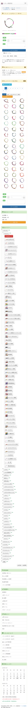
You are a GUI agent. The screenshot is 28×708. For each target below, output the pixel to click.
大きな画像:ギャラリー (7, 96)
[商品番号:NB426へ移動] (6, 123)
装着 (19, 94)
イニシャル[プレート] (9, 530)
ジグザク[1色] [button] (11, 304)
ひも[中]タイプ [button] (9, 236)
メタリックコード (8, 486)
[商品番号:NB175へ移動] (14, 174)
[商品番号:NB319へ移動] (22, 152)
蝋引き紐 (6, 481)
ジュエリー (6, 524)
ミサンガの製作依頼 (6, 648)
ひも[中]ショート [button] (12, 253)
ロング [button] (9, 257)
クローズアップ (13, 94)
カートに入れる (14, 50)
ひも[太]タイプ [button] (11, 268)
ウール (5, 509)
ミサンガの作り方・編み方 (8, 636)
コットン (18, 8)
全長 (8, 94)
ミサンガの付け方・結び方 (8, 639)
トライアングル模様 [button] (12, 365)
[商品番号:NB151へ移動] (6, 117)
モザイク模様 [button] (11, 376)
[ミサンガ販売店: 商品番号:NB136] (14, 23)
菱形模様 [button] (10, 390)
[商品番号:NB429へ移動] (14, 129)
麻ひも (5, 478)
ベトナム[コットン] (8, 489)
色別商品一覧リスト (6, 573)
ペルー (5, 495)
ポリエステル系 (7, 527)
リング (5, 515)
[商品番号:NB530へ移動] (22, 135)
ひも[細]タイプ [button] (11, 261)
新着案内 (4, 592)
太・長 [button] (9, 462)
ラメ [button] (9, 347)
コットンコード (7, 507)
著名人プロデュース (6, 656)
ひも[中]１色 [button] (11, 239)
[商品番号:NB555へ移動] (22, 169)
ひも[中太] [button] (10, 455)
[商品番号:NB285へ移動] (6, 169)
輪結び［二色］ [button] (11, 293)
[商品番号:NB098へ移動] (14, 152)
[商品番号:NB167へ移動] (14, 123)
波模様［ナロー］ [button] (12, 350)
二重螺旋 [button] (10, 286)
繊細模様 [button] (10, 311)
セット (5, 538)
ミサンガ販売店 (7, 3)
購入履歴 (4, 598)
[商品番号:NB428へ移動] (22, 140)
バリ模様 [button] (10, 325)
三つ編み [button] (10, 437)
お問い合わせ (5, 617)
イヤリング (5, 559)
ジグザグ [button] (10, 307)
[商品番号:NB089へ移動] (14, 180)
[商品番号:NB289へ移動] (22, 106)
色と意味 (4, 659)
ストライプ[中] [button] (11, 282)
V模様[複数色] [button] (11, 383)
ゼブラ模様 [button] (10, 343)
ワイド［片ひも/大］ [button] (12, 336)
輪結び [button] (9, 296)
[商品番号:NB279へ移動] (14, 140)
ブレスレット (6, 541)
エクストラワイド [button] (12, 447)
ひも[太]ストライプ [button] (12, 271)
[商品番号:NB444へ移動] (22, 112)
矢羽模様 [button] (10, 386)
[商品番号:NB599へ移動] (14, 112)
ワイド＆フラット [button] (12, 426)
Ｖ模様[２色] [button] (11, 379)
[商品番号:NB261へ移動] (6, 180)
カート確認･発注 (14, 222)
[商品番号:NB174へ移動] (6, 174)
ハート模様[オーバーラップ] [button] (14, 332)
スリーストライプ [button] (12, 250)
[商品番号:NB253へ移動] (6, 106)
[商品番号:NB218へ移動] (22, 180)
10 (6, 90)
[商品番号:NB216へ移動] (6, 112)
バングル (5, 544)
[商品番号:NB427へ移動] (6, 152)
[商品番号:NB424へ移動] (14, 157)
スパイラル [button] (10, 289)
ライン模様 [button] (10, 401)
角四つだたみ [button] (11, 440)
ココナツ (6, 521)
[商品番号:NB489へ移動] (14, 117)
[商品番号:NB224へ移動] (6, 140)
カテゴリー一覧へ (7, 84)
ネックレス (5, 553)
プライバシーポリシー (7, 623)
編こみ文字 (6, 532)
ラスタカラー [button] (11, 451)
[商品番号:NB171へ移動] (22, 146)
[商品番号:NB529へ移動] (14, 135)
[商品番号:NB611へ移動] (6, 100)
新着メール (4, 604)
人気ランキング (5, 595)
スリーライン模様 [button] (12, 397)
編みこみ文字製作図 (6, 642)
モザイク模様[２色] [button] (12, 372)
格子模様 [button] (10, 412)
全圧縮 (19, 565)
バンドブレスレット (7, 547)
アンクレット (6, 550)
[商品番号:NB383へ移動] (14, 163)
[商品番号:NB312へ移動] (22, 186)
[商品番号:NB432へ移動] (14, 146)
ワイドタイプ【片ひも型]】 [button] (14, 314)
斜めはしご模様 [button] (11, 368)
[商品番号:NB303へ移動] (14, 169)
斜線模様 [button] (10, 394)
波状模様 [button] (10, 354)
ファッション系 (7, 484)
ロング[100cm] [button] (11, 279)
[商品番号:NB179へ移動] (22, 117)
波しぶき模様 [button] (11, 358)
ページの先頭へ (23, 706)
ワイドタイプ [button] (11, 415)
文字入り (6, 475)
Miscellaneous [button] (11, 465)
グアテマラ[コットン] (9, 492)
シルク (5, 469)
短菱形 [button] (9, 340)
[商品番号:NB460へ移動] (6, 146)
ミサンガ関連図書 (6, 653)
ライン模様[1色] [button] (11, 404)
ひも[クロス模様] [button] (12, 264)
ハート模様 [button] (10, 329)
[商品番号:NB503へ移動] (14, 106)
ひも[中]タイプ (6, 9)
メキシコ (6, 498)
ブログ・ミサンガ (6, 609)
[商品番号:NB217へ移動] (6, 129)
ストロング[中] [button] (11, 422)
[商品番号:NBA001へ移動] (22, 163)
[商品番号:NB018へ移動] (14, 186)
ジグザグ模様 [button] (11, 300)
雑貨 (4, 561)
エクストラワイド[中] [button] (13, 444)
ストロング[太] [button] (11, 419)
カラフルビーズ (7, 504)
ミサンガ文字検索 (6, 585)
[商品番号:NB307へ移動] (22, 174)
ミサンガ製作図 (5, 645)
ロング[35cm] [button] (11, 275)
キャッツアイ (7, 512)
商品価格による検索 (6, 579)
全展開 (24, 565)
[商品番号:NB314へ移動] (22, 100)
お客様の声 (4, 601)
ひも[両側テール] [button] (12, 458)
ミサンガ (13, 8)
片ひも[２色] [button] (11, 322)
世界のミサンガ (5, 650)
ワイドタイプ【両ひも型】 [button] (14, 318)
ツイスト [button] (10, 430)
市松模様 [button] (10, 408)
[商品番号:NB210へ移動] (6, 157)
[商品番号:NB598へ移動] (22, 129)
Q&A (3, 628)
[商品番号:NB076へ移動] (22, 157)
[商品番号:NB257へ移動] (14, 100)
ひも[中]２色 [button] (11, 243)
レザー (5, 518)
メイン (4, 94)
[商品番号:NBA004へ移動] (6, 135)
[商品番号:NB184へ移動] (6, 163)
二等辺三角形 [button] (11, 361)
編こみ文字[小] (7, 535)
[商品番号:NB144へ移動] (6, 186)
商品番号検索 (5, 582)
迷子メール (4, 607)
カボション (6, 501)
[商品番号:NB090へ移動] (22, 123)
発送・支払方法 (5, 620)
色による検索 (5, 576)
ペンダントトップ (7, 556)
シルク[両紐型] (7, 472)
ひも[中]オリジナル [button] (12, 246)
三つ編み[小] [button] (11, 433)
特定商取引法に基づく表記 (8, 626)
